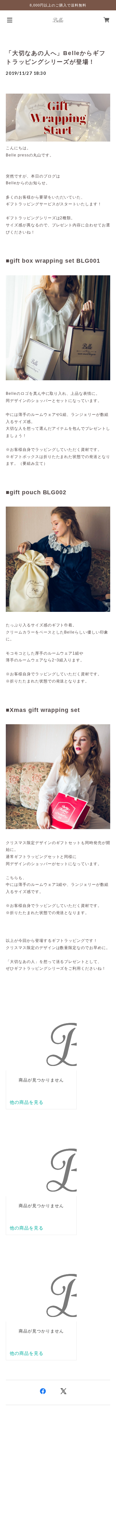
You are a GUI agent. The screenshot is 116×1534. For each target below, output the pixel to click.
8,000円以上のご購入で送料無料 (58, 5)
